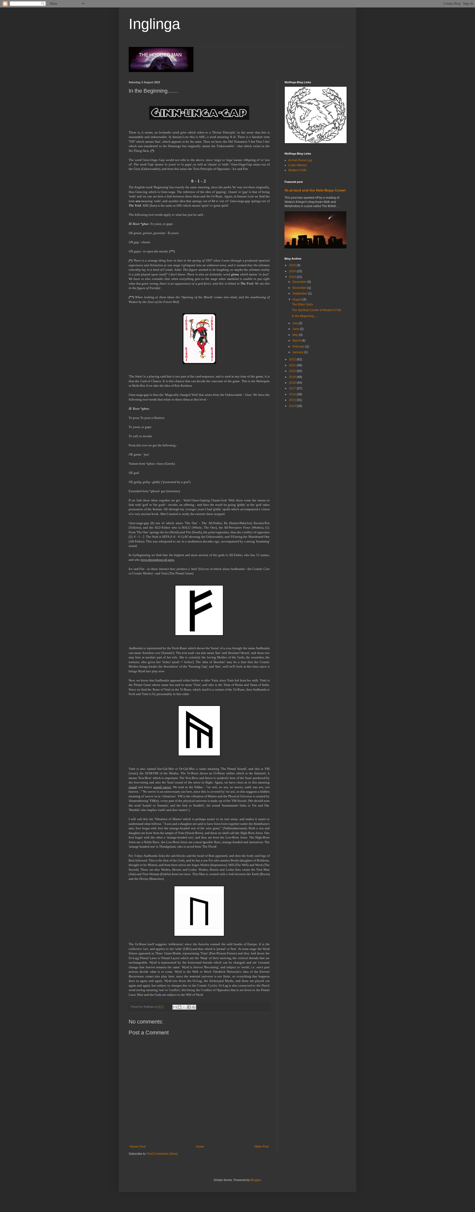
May (295, 335)
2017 (293, 388)
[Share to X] (184, 1007)
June (296, 329)
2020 (293, 371)
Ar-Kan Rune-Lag (300, 160)
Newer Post (137, 1146)
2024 (293, 271)
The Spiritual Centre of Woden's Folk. (317, 310)
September (300, 293)
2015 (293, 400)
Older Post (261, 1146)
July (295, 323)
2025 (293, 265)
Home (200, 1146)
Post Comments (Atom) (162, 1154)
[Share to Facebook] (189, 1007)
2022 (293, 359)
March (297, 340)
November (299, 288)
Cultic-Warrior (297, 165)
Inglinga (154, 24)
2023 (293, 277)
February (298, 346)
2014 (293, 406)
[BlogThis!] (179, 1007)
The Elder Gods (302, 304)
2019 (293, 377)
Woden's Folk (297, 170)
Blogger (255, 1180)
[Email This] (174, 1007)
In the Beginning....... (305, 316)
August (297, 299)
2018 (293, 382)
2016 (293, 394)
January (298, 352)
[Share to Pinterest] (193, 1007)
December (299, 282)
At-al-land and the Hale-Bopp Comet (315, 190)
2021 (293, 365)
